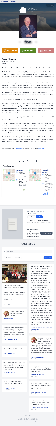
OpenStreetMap (29, 421)
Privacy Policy (24, 419)
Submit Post (48, 257)
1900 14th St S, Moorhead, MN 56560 (22, 185)
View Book (31, 216)
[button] (9, 173)
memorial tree (19, 148)
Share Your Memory (46, 233)
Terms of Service (32, 419)
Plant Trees (24, 190)
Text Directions (18, 190)
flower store (41, 148)
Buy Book (39, 216)
